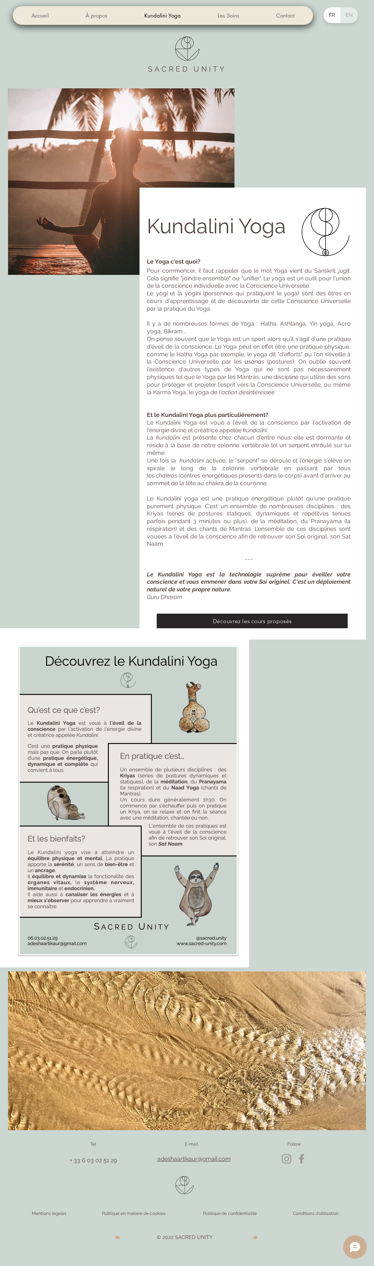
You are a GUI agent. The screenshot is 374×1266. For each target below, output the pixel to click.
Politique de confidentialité (230, 1213)
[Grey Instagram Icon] (286, 1158)
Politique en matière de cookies (134, 1213)
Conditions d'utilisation (316, 1213)
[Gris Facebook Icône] (301, 1158)
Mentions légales (49, 1213)
